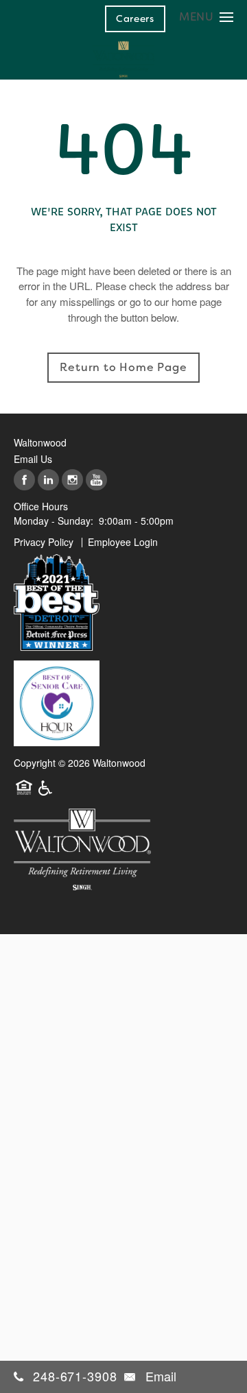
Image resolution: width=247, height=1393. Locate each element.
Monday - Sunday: (53, 520)
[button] (135, 18)
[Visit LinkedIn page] (48, 480)
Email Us (33, 459)
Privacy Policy (43, 542)
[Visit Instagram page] (72, 480)
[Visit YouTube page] (96, 480)
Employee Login (123, 542)
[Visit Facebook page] (24, 480)
